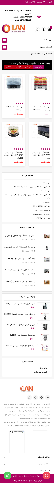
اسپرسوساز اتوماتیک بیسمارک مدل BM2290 (19, 324)
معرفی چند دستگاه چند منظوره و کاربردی (20, 235)
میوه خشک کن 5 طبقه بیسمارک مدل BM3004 (41, 108)
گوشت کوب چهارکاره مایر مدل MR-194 (20, 345)
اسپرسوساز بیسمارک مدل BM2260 (22, 335)
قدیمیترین (27, 66)
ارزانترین (18, 66)
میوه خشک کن (36, 53)
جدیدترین (38, 66)
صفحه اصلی (48, 53)
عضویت (39, 2)
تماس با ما (29, 2)
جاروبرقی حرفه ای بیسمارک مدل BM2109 (19, 314)
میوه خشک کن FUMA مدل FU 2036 (15, 108)
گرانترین (8, 66)
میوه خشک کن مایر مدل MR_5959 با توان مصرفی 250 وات (13, 155)
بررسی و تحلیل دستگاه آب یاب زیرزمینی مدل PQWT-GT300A (19, 247)
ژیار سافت (15, 480)
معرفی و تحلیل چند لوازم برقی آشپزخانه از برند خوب (19, 270)
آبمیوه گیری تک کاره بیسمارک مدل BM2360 (19, 303)
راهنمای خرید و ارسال (40, 372)
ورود (48, 2)
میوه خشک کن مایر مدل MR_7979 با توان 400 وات (41, 155)
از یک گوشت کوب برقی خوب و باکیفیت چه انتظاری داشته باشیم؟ (19, 258)
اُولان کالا (18, 476)
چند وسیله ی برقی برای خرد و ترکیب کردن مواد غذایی (19, 281)
